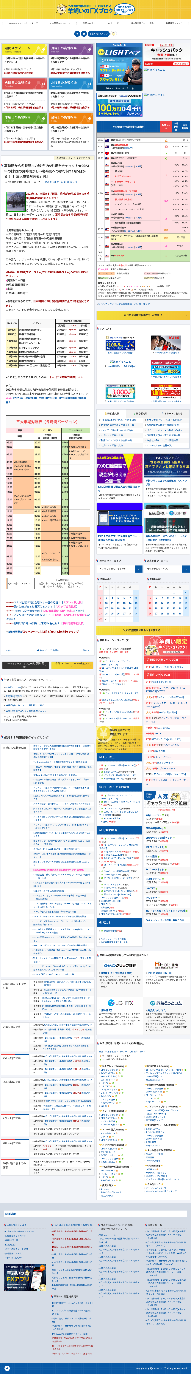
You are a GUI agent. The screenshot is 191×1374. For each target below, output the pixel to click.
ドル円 (138, 166)
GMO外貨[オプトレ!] (155, 1117)
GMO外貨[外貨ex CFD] (111, 914)
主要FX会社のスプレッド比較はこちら (25, 705)
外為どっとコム (13, 687)
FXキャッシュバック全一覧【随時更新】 (25, 665)
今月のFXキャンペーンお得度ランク (72, 665)
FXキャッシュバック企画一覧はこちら (165, 920)
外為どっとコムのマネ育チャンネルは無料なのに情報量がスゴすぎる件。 (62, 810)
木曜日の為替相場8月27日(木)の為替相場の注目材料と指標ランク (119, 1282)
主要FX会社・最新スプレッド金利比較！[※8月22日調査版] (68, 984)
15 (136, 603)
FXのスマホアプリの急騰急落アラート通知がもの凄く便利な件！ (61, 797)
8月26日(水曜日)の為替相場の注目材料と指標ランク (68, 1080)
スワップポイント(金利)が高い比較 (164, 420)
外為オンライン (111, 888)
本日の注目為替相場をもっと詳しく (143, 315)
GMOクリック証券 (109, 1070)
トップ (43, 650)
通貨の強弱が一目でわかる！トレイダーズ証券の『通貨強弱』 (62, 804)
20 (124, 608)
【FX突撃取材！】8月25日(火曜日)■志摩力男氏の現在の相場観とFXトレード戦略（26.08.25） (166, 1301)
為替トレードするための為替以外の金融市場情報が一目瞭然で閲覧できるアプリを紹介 (62, 748)
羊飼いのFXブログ (16, 1225)
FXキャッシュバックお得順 (113, 939)
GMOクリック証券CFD (156, 1176)
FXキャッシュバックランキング (19, 1231)
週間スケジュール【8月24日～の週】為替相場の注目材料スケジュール (119, 1238)
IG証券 (104, 821)
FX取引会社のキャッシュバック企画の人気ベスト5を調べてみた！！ (61, 834)
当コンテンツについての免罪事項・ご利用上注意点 (124, 304)
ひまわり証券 (110, 931)
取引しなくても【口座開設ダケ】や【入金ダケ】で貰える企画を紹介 (62, 960)
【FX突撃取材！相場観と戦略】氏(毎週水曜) (67, 1086)
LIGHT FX (158, 733)
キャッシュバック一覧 (156, 1188)
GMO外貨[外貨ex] (112, 875)
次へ (85, 650)
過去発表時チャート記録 (16, 1249)
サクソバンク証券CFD (156, 1173)
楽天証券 (150, 1157)
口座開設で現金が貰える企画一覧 (163, 435)
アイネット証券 (108, 1099)
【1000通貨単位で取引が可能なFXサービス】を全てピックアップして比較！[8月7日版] (62, 905)
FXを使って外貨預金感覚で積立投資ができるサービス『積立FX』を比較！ (61, 781)
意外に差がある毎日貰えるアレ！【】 (46, 606)
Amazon (105, 1189)
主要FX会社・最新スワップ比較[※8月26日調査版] (69, 1101)
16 (100, 608)
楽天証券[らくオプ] (154, 1120)
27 (124, 613)
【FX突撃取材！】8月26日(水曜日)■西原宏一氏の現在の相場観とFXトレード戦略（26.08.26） (166, 1283)
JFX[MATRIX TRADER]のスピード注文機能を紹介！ (57, 849)
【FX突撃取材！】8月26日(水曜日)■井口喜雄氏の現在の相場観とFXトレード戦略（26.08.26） (166, 1272)
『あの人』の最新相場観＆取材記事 (73, 1225)
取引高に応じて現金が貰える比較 (117, 425)
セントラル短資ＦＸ (110, 1124)
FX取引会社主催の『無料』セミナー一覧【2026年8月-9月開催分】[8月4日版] (61, 876)
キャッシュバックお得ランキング (161, 1191)
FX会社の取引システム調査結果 (162, 440)
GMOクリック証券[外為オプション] (162, 1110)
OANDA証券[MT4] (154, 1076)
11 (112, 603)
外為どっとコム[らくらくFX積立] (117, 700)
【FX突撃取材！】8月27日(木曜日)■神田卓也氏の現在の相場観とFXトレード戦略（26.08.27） (166, 1234)
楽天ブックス (107, 1196)
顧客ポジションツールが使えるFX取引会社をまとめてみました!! (61, 863)
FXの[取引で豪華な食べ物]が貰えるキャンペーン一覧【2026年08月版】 (61, 884)
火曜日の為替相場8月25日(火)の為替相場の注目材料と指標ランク (119, 1260)
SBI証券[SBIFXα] (108, 911)
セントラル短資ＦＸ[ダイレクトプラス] (122, 802)
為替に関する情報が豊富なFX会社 (164, 425)
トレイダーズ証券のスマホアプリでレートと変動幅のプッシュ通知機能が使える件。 (62, 923)
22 (136, 608)
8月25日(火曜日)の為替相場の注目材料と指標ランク (68, 1056)
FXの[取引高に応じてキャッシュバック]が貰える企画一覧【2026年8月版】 (59, 897)
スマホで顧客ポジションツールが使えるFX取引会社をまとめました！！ (62, 818)
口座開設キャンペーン (15, 1236)
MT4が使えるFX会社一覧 (159, 445)
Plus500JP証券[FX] (113, 818)
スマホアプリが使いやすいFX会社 (117, 430)
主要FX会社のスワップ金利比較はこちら (26, 711)
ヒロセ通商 (159, 751)
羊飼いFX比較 (11, 1240)
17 (106, 608)
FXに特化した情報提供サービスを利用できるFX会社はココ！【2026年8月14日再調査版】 (61, 931)
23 (100, 613)
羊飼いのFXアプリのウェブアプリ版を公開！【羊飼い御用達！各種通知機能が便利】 (62, 756)
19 (118, 608)
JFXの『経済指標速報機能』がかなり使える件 (54, 912)
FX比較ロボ (10, 1245)
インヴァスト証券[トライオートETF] (162, 1179)
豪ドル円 (128, 148)
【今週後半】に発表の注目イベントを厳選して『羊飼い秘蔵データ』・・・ (66, 1107)
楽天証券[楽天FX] (14, 696)
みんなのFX (164, 728)
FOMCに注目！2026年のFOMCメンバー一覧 (53, 974)
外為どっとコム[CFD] (111, 684)
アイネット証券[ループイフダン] (118, 878)
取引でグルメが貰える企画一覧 (116, 440)
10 (106, 603)
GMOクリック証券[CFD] (112, 898)
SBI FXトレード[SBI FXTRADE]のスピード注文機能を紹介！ (60, 916)
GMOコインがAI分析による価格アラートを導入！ (56, 775)
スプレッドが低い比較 (112, 445)
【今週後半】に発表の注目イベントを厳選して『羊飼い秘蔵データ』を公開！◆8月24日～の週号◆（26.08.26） (166, 1253)
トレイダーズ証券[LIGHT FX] (118, 718)
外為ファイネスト (110, 681)
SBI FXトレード (108, 1080)
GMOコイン (106, 904)
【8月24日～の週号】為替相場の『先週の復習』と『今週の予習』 (65, 1047)
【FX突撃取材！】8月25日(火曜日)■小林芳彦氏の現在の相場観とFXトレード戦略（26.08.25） (166, 1312)
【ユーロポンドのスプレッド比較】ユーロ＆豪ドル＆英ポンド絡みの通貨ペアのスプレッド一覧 (62, 968)
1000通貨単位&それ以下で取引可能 (118, 420)
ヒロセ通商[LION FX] (113, 779)
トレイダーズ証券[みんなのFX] (119, 712)
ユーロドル (129, 166)
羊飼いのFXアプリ (99, 34)
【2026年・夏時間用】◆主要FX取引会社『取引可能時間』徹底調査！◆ (62, 769)
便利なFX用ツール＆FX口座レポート (63, 182)
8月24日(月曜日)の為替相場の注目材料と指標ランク (68, 1025)
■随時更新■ (43, 631)
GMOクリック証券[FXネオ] (116, 871)
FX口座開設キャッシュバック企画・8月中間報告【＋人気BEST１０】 (62, 939)
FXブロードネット (112, 884)
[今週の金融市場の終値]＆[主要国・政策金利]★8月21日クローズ (66, 1008)
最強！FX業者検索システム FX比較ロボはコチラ (122, 1051)
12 (118, 603)
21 (130, 608)
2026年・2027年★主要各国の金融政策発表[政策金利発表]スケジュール (62, 855)
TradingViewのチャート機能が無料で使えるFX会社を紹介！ (61, 762)
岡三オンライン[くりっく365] (117, 894)
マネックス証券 (153, 1161)
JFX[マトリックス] (112, 808)
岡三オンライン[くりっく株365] (118, 891)
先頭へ (56, 650)
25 (112, 613)
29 (168, 613)
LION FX (104, 1083)
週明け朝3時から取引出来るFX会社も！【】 (50, 623)
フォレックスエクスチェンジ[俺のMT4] (164, 1073)
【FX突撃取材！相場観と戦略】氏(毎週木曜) (67, 1123)
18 (112, 608)
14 (130, 603)
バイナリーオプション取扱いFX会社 (165, 430)
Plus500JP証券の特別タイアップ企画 (69, 1334)
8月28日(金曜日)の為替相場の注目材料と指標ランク (68, 1141)
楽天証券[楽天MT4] (155, 1080)
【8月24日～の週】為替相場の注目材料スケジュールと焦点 (67, 1016)
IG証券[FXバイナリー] (156, 1114)
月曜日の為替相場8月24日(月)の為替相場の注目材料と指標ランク (119, 1249)
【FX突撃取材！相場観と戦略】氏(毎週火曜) (67, 1063)
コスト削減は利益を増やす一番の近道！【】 (49, 602)
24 (106, 613)
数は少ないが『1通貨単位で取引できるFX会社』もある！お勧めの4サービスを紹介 (61, 843)
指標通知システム (13, 1253)
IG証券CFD (151, 1169)
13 (124, 603)
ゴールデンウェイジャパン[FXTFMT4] (163, 1070)
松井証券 (105, 907)
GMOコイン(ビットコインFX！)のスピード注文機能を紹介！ (61, 945)
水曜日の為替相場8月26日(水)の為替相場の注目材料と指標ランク (119, 1271)
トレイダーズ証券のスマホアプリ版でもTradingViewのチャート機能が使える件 (62, 826)
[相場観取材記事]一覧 (62, 1285)
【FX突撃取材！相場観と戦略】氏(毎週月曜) (67, 1031)
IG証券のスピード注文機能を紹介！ (49, 891)
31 (180, 613)
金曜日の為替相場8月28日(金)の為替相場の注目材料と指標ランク (119, 1293)
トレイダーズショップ (111, 1192)
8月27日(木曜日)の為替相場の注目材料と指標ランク (68, 1116)
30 (174, 613)
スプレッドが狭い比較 (112, 435)
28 (162, 613)
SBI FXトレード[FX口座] (113, 674)
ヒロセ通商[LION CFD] (111, 901)
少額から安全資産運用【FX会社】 (49, 610)
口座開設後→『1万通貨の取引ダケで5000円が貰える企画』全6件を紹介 (62, 952)
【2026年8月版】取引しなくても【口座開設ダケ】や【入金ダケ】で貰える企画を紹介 (65, 1000)
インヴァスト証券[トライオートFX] (120, 775)
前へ (10, 650)
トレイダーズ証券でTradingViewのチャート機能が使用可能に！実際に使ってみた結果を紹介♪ (61, 789)
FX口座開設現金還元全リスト (114, 942)
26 (118, 613)
